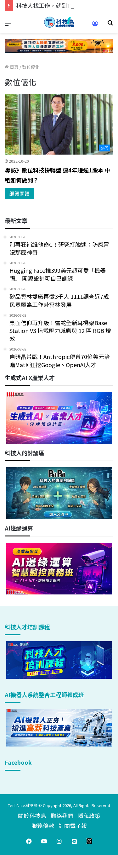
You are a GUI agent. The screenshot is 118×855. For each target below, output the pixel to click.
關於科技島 (32, 815)
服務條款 (42, 825)
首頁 (14, 67)
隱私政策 (89, 815)
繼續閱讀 (19, 193)
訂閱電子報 (73, 825)
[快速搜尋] (110, 25)
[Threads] (89, 841)
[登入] (95, 25)
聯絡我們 (62, 815)
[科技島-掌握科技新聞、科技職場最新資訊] (59, 22)
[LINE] (74, 841)
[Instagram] (59, 841)
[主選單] (8, 25)
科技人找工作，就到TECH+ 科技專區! (63, 5)
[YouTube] (44, 841)
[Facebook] (29, 841)
